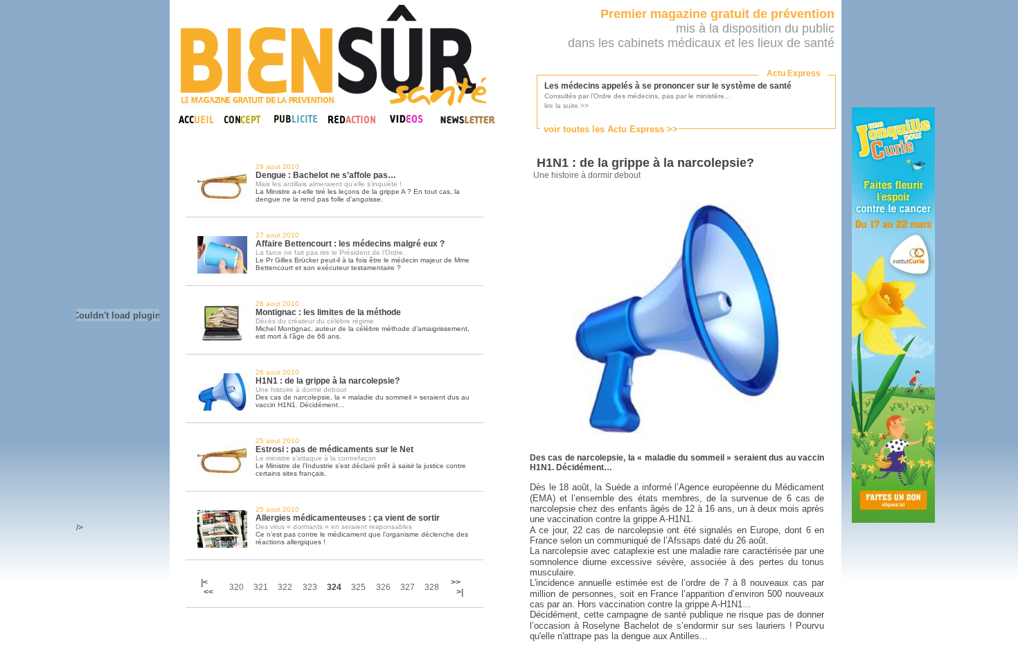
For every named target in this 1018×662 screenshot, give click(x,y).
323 (310, 587)
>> (456, 582)
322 (285, 587)
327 (407, 587)
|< (205, 582)
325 (358, 587)
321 (260, 587)
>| (459, 592)
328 (432, 587)
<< (208, 592)
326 (383, 587)
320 (236, 587)
